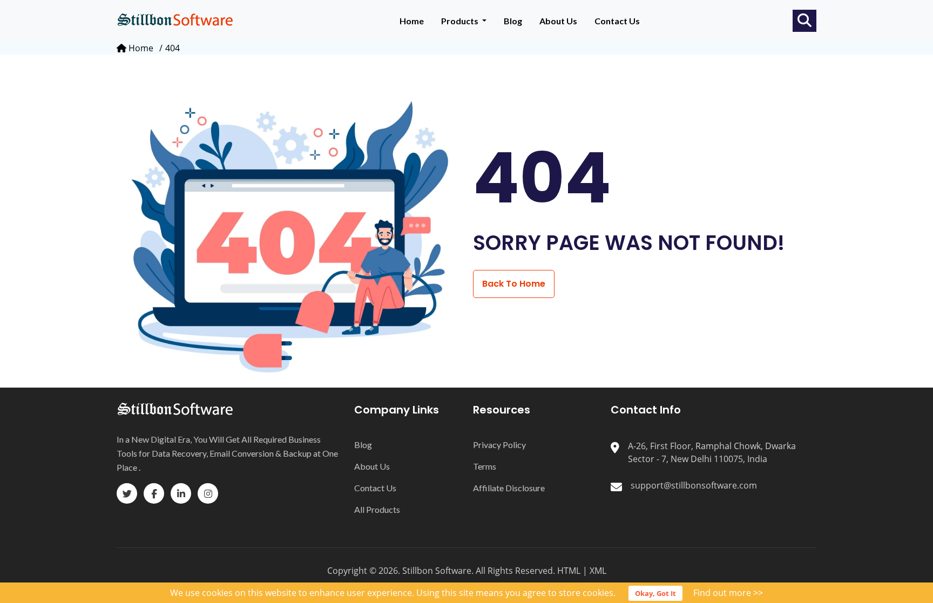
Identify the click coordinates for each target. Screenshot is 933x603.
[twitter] (127, 493)
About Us (558, 21)
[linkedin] (181, 493)
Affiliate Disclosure (509, 488)
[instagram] (208, 493)
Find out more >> (728, 593)
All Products (377, 509)
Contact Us (617, 21)
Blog (513, 21)
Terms (484, 466)
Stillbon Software (436, 571)
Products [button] (460, 21)
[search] (804, 20)
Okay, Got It (655, 593)
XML (598, 571)
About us (372, 466)
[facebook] (154, 493)
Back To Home (513, 283)
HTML (568, 571)
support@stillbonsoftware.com (694, 485)
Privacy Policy (499, 444)
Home (412, 21)
